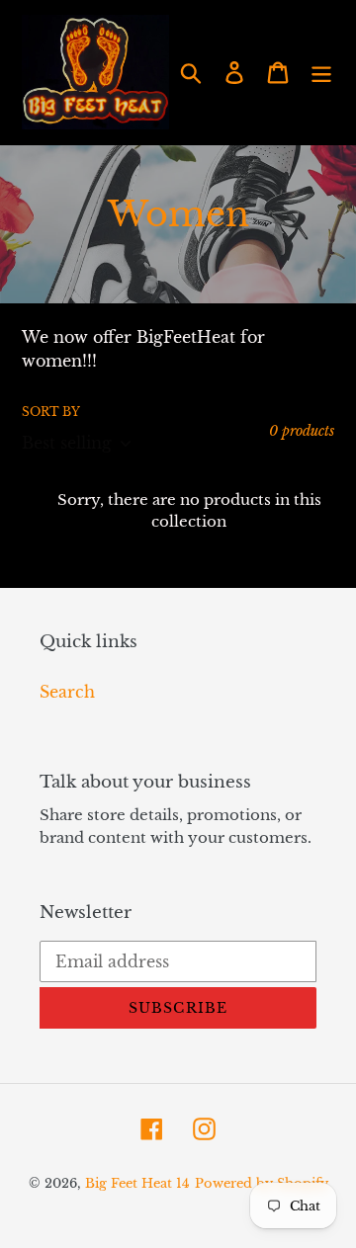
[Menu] (321, 71)
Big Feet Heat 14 (137, 1183)
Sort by (51, 411)
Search (67, 692)
